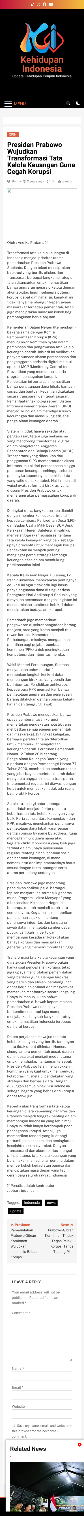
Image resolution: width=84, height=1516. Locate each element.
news (51, 1202)
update (16, 1211)
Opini (13, 134)
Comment (21, 1313)
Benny (16, 181)
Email (17, 1387)
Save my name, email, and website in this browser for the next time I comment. (42, 1431)
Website (18, 1406)
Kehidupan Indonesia (42, 64)
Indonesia (32, 1202)
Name (18, 1368)
